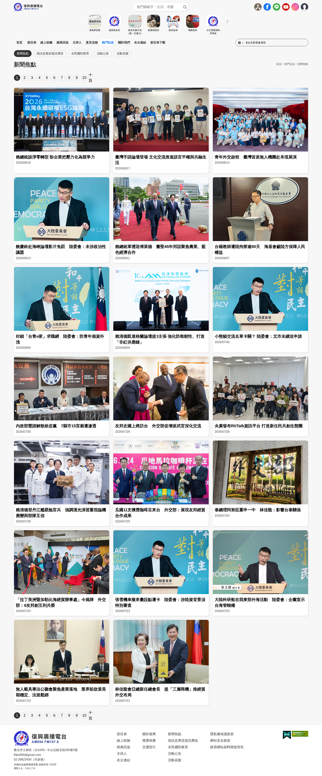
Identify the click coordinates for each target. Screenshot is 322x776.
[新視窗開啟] (287, 735)
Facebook (267, 7)
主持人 (77, 42)
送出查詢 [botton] (185, 7)
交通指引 (149, 747)
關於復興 (149, 734)
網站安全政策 (220, 740)
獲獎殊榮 (149, 740)
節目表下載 (157, 42)
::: (161, 38)
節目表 (31, 42)
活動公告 (103, 53)
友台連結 (140, 42)
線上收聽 (46, 42)
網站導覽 (258, 7)
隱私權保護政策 (222, 734)
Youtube (286, 7)
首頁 (19, 42)
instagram (295, 7)
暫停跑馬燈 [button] (239, 43)
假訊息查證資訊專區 (50, 53)
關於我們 (124, 42)
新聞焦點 (23, 53)
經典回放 (63, 42)
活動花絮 (123, 53)
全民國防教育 (80, 53)
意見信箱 (92, 42)
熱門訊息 (108, 42)
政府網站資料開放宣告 (227, 747)
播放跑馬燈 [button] (243, 43)
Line (276, 7)
